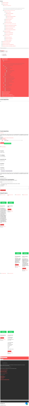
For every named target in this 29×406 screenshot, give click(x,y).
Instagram (6, 369)
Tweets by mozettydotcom (3, 372)
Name (1, 181)
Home (1, 97)
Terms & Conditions (2, 376)
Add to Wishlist (3, 146)
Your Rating (1, 184)
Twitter (4, 369)
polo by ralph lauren (4, 139)
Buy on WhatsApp (8, 143)
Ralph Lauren (3, 138)
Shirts (2, 97)
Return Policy (2, 378)
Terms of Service (2, 377)
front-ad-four (5, 137)
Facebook (1, 369)
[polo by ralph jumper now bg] (14, 115)
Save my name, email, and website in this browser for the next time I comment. (10, 183)
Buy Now (2, 224)
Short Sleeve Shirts (5, 97)
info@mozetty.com (4, 363)
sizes (2, 140)
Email (1, 182)
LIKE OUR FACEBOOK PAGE (4, 379)
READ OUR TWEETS (3, 371)
